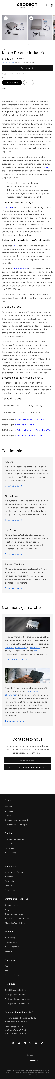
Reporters (35, 647)
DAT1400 (9, 207)
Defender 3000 (12, 82)
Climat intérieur (12, 975)
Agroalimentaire (12, 947)
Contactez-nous (13, 721)
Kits (6, 857)
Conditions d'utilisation (15, 990)
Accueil (8, 806)
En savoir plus (12, 486)
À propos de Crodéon (14, 872)
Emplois (8, 885)
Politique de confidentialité (17, 1003)
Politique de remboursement (18, 999)
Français (32, 1060)
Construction (11, 942)
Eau (6, 966)
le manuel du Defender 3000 (29, 435)
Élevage (8, 951)
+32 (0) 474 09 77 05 (15, 1030)
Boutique (9, 811)
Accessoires (10, 853)
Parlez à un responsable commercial (27, 767)
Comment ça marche (14, 839)
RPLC (28, 82)
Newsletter (10, 890)
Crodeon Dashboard (14, 914)
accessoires (21, 647)
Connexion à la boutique (16, 824)
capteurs (9, 647)
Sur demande (27, 68)
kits (35, 651)
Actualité (9, 877)
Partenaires (10, 881)
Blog (7, 909)
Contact (8, 815)
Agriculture (10, 938)
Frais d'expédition (8, 62)
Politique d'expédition (15, 994)
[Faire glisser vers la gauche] (22, 44)
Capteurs (9, 844)
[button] (3, 5)
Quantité (5, 88)
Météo (8, 971)
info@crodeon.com (14, 1027)
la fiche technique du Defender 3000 (33, 430)
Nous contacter (27, 760)
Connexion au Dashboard (16, 820)
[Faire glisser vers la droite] (33, 44)
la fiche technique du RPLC (28, 425)
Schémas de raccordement (17, 918)
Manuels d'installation (15, 923)
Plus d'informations (14, 659)
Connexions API (12, 905)
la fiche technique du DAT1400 (29, 419)
